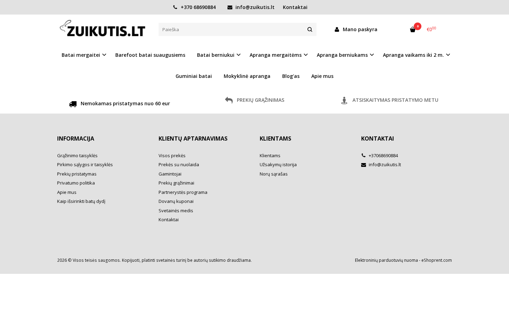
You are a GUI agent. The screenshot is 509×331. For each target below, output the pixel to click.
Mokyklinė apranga (247, 76)
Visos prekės (172, 155)
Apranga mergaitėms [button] (276, 55)
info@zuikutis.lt (254, 7)
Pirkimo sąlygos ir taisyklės (85, 164)
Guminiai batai (194, 76)
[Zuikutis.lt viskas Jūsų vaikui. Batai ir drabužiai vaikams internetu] (102, 29)
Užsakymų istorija (278, 164)
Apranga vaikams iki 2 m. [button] (413, 55)
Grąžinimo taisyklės (77, 155)
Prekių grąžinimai (176, 183)
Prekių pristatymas (77, 174)
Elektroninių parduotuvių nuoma (386, 260)
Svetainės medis (176, 210)
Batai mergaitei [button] (81, 55)
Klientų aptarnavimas (193, 138)
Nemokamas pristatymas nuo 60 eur (124, 103)
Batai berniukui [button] (215, 55)
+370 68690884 (197, 7)
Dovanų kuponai (176, 201)
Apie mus (322, 76)
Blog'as (291, 76)
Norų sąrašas (274, 174)
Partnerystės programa (183, 192)
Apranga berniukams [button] (342, 55)
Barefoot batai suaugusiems (150, 55)
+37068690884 (383, 155)
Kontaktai (295, 7)
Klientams (275, 138)
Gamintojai (170, 174)
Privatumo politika (76, 183)
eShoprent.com (436, 260)
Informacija (75, 138)
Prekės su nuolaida (179, 164)
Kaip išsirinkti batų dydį (81, 201)
